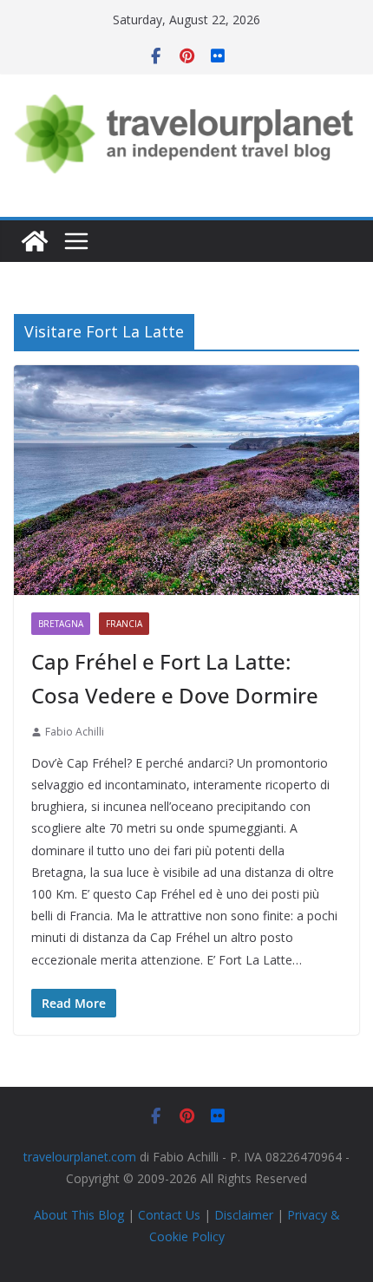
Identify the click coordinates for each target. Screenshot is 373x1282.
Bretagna (60, 624)
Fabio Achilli (74, 731)
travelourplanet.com (79, 1156)
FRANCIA (124, 624)
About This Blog (79, 1215)
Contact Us (169, 1215)
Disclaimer (243, 1215)
